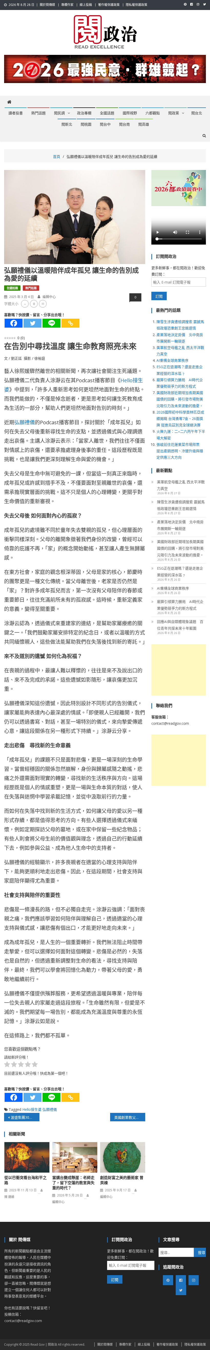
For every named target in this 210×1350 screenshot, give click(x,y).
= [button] (42, 303)
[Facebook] (14, 323)
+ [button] (34, 303)
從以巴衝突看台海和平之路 (25, 1180)
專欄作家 (67, 5)
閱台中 (105, 124)
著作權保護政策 (109, 5)
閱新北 (66, 124)
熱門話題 (38, 113)
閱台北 (196, 113)
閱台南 (124, 124)
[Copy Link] (70, 323)
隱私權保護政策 (136, 5)
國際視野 (130, 113)
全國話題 (107, 113)
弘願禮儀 (24, 422)
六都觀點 (152, 113)
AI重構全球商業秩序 (172, 360)
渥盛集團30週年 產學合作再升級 (25, 1117)
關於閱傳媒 (47, 5)
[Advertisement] (178, 670)
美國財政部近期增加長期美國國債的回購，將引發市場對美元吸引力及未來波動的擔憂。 (179, 399)
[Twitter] (32, 323)
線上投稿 (86, 5)
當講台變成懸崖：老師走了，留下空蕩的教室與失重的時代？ (73, 1182)
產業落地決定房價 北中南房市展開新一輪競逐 (180, 525)
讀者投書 (15, 113)
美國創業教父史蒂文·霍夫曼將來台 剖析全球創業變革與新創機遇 (129, 1117)
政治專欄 (84, 113)
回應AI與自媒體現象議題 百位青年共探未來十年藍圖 (180, 625)
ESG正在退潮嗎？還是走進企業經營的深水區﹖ (180, 571)
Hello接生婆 (31, 1109)
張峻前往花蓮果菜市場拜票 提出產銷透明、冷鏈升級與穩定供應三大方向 (179, 451)
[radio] (7, 1065)
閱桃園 (86, 124)
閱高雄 (143, 124)
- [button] (25, 303)
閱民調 (59, 113)
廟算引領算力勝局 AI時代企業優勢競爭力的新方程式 (180, 605)
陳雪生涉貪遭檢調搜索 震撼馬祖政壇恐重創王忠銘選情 (181, 505)
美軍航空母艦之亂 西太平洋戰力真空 (181, 485)
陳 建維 (9, 1197)
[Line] (51, 323)
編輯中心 (49, 296)
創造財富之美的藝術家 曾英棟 (121, 1180)
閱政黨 (173, 113)
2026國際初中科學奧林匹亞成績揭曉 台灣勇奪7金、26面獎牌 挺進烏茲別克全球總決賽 (180, 418)
